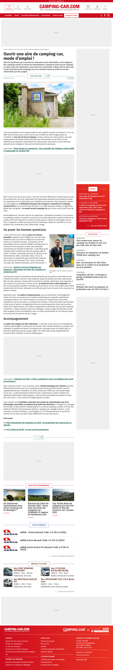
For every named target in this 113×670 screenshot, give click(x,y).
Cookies (43, 646)
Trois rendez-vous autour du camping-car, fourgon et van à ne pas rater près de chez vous (91, 242)
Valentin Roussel (9, 78)
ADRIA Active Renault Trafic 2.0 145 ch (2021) (42, 540)
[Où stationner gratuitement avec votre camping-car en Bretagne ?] (14, 495)
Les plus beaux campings (49, 665)
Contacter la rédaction (84, 652)
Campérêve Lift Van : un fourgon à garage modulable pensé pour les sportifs (91, 277)
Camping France (46, 662)
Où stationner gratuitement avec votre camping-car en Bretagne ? (13, 506)
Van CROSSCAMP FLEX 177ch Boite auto (57, 580)
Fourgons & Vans (71, 15)
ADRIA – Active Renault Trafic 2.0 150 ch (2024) (43, 532)
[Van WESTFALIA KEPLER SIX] (8, 582)
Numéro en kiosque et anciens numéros (20, 662)
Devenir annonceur (82, 655)
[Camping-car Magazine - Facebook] (105, 15)
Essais (17, 15)
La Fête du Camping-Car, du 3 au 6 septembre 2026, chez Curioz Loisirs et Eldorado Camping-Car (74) (92, 208)
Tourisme (11, 49)
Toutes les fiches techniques (63, 556)
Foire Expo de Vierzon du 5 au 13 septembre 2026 (92, 197)
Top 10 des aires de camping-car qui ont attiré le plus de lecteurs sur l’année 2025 (63, 508)
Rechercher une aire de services (17, 641)
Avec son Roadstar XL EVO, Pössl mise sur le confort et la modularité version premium (92, 264)
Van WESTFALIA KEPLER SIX (25, 580)
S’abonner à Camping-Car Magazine (18, 665)
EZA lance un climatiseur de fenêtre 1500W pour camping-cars (92, 254)
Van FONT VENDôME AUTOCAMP (23, 569)
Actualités (8, 15)
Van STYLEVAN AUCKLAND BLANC (60, 569)
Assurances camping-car (56, 1)
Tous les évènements (98, 226)
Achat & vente (58, 15)
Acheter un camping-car (14, 644)
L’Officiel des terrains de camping (52, 659)
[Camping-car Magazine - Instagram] (108, 15)
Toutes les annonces (66, 591)
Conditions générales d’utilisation (52, 649)
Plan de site (45, 644)
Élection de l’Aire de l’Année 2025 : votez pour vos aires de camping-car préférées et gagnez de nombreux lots (38, 509)
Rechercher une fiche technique (17, 649)
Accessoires (46, 15)
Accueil (5, 49)
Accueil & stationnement (30, 15)
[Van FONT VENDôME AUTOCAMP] (8, 571)
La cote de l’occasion (13, 646)
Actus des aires (19, 49)
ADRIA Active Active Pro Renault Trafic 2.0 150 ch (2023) (44, 548)
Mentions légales (47, 652)
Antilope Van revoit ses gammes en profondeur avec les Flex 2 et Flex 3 (92, 288)
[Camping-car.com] (59, 8)
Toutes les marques (48, 641)
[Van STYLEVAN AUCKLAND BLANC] (45, 571)
